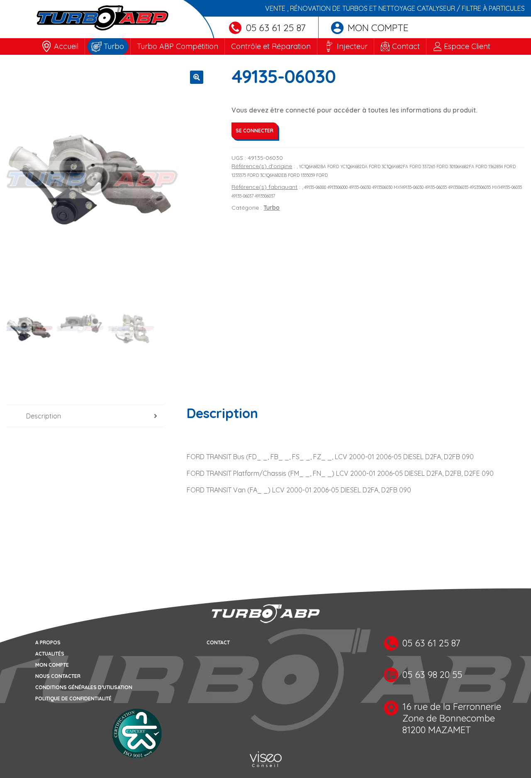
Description (43, 416)
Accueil (66, 46)
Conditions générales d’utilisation (83, 687)
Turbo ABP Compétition (177, 46)
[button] (196, 77)
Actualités (49, 654)
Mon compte (378, 28)
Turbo (114, 46)
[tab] (85, 416)
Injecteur (352, 46)
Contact (406, 46)
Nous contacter (57, 676)
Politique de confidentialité (73, 698)
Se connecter (254, 130)
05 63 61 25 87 (276, 28)
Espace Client (467, 46)
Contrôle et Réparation (271, 46)
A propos (48, 642)
